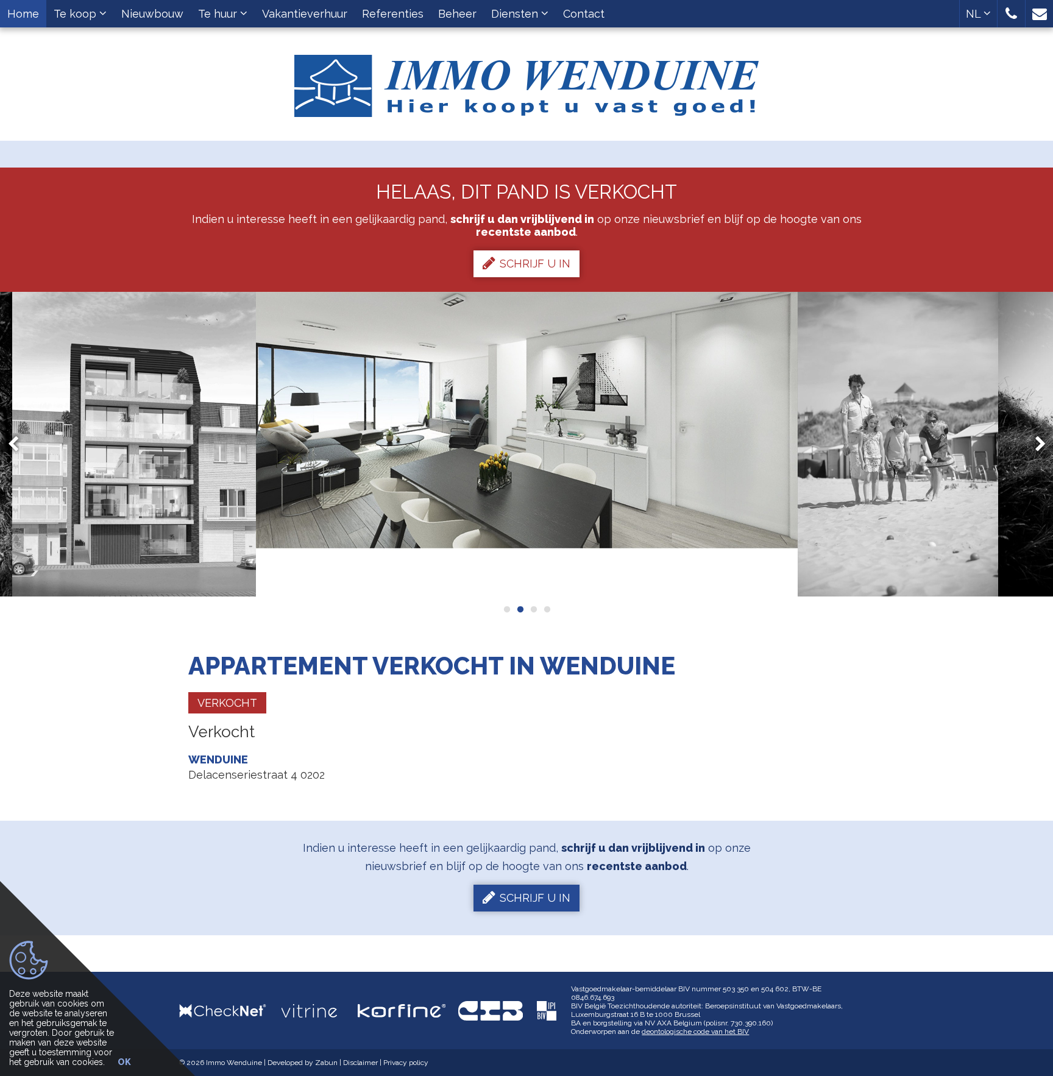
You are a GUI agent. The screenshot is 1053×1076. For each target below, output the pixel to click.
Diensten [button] (516, 13)
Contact (583, 13)
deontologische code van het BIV (695, 1031)
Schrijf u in (535, 263)
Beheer (457, 13)
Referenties (393, 13)
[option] (134, 444)
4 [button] (546, 609)
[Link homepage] (526, 81)
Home (23, 13)
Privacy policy (405, 1062)
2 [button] (519, 609)
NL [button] (975, 13)
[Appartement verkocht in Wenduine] (134, 444)
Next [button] (1034, 444)
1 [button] (506, 609)
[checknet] (230, 1010)
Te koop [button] (76, 13)
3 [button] (533, 609)
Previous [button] (19, 444)
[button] (1011, 13)
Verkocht (227, 702)
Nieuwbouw (152, 13)
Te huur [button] (219, 13)
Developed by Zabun (303, 1062)
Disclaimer (360, 1062)
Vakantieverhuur (304, 13)
